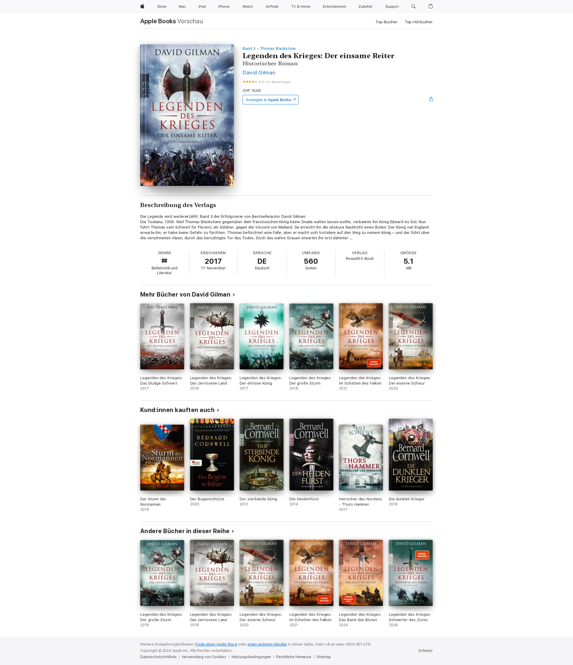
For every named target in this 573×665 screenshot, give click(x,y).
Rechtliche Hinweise (293, 657)
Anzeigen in (268, 100)
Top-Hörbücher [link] (419, 22)
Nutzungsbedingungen (251, 657)
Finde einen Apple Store (216, 644)
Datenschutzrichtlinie (158, 657)
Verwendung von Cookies (204, 657)
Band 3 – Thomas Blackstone (269, 48)
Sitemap (324, 657)
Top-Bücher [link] (386, 22)
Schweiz (425, 651)
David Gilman (259, 72)
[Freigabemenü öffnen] (431, 99)
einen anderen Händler (267, 644)
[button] (413, 6)
